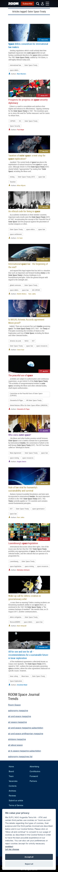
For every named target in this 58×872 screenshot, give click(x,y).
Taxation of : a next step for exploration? (26, 157)
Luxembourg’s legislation (23, 543)
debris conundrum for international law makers (28, 45)
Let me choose (12, 849)
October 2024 (44, 260)
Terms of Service (16, 805)
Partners (33, 781)
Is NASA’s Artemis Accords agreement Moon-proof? (26, 321)
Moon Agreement (15, 453)
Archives (12, 791)
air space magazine (17, 722)
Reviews (12, 795)
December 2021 (43, 647)
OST (33, 341)
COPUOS (13, 121)
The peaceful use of (20, 375)
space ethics (30, 229)
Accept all (29, 857)
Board (11, 771)
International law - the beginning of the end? (28, 265)
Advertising (34, 766)
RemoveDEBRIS (15, 622)
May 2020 (45, 207)
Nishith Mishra (21, 294)
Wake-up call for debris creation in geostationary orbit (24, 597)
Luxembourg (14, 561)
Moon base (25, 676)
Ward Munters (21, 74)
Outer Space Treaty (30, 65)
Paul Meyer (20, 129)
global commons (15, 285)
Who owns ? (19, 434)
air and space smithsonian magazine (25, 733)
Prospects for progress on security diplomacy (28, 101)
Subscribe (27, 3)
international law (15, 65)
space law (41, 177)
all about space (15, 744)
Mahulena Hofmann (23, 570)
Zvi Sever (20, 238)
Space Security (15, 126)
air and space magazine (19, 716)
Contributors (35, 771)
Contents (12, 786)
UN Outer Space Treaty (34, 400)
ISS (20, 121)
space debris (14, 70)
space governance (38, 508)
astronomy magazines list (20, 756)
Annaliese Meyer (22, 685)
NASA (26, 341)
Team (11, 776)
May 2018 (45, 151)
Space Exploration (16, 681)
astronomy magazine (18, 710)
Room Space (14, 704)
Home (11, 766)
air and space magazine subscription (25, 727)
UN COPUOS (36, 290)
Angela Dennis (21, 461)
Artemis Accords (15, 341)
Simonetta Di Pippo (16, 400)
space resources (41, 346)
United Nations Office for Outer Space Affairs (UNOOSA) (28, 405)
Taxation (13, 182)
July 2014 (45, 371)
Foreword (34, 776)
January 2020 (44, 483)
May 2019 (45, 592)
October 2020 (44, 315)
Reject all (29, 864)
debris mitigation (15, 617)
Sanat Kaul (20, 350)
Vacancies (13, 781)
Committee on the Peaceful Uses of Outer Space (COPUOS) (26, 394)
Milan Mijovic (21, 185)
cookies (9, 846)
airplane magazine (17, 739)
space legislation (15, 566)
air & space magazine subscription (24, 750)
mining (12, 177)
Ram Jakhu (32, 294)
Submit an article (16, 800)
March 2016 (44, 40)
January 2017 (44, 96)
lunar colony (14, 676)
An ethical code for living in (24, 211)
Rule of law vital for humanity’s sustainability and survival (22, 489)
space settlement (16, 234)
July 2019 (45, 431)
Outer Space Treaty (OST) (26, 177)
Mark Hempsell (21, 626)
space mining (14, 458)
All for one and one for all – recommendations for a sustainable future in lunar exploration (28, 655)
